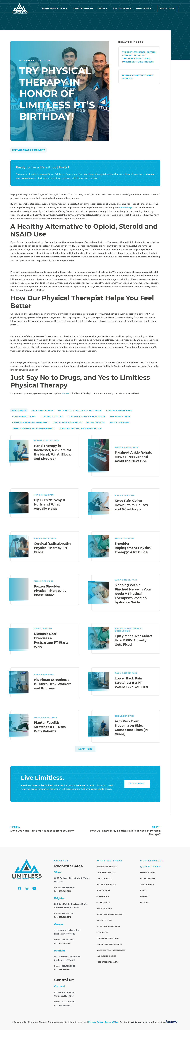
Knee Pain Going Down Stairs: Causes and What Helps (131, 505)
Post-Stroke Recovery (107, 962)
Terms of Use (111, 1022)
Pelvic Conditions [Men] (108, 926)
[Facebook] (19, 888)
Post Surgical (103, 891)
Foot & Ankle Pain (126, 447)
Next (156, 827)
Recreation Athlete (106, 885)
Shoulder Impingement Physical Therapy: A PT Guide (133, 548)
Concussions (102, 932)
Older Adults (103, 902)
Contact (66, 393)
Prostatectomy (104, 920)
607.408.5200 (68, 1002)
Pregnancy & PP (104, 908)
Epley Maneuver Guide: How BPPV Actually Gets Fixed (133, 640)
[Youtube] (34, 888)
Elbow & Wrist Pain (46, 440)
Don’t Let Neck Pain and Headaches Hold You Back (42, 830)
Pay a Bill (144, 902)
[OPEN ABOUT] (107, 8)
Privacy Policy (95, 1022)
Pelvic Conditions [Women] (109, 914)
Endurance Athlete (106, 873)
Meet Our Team (147, 873)
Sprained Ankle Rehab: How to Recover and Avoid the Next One (133, 457)
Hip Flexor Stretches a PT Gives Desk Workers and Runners (52, 684)
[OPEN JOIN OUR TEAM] (131, 8)
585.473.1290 (68, 913)
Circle (143, 890)
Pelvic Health (43, 629)
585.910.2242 (68, 940)
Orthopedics (102, 897)
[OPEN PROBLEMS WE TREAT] (67, 8)
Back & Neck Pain (45, 538)
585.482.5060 (68, 966)
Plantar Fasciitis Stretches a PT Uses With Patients (50, 727)
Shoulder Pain (124, 538)
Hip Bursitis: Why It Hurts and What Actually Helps (49, 504)
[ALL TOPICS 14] (18, 410)
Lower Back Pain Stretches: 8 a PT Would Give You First (131, 682)
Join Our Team (147, 884)
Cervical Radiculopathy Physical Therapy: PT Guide (52, 548)
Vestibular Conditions (107, 938)
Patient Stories (147, 879)
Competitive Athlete (106, 867)
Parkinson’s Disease (106, 956)
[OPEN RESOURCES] (151, 8)
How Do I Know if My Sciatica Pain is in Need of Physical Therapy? (125, 832)
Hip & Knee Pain (44, 495)
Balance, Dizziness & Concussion (128, 629)
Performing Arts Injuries (109, 944)
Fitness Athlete (104, 879)
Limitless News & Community (28, 150)
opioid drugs (125, 208)
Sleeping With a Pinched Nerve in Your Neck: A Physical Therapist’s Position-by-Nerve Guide (133, 593)
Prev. (16, 827)
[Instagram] (27, 888)
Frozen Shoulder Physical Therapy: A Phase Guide (50, 591)
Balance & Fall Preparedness (110, 950)
